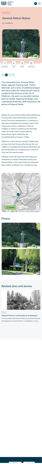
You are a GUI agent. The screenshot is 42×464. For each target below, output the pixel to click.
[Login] (35, 3)
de (13, 75)
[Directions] (31, 63)
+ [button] (37, 205)
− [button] (37, 208)
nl (3, 75)
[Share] (22, 63)
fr (10, 75)
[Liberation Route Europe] (7, 3)
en (6, 75)
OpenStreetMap (30, 211)
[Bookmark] (4, 63)
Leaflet (23, 211)
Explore (11, 207)
